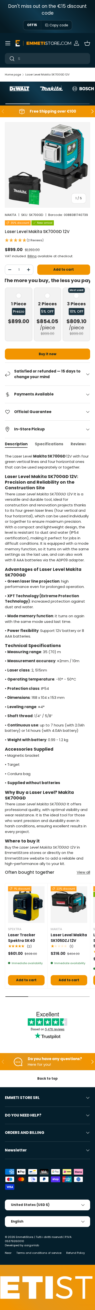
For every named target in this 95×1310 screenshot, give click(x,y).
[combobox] (47, 58)
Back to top (47, 1078)
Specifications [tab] (49, 444)
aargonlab (31, 1245)
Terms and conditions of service (38, 1253)
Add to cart (63, 269)
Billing (32, 256)
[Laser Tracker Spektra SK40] (26, 904)
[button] (87, 43)
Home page (13, 74)
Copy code (58, 25)
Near (8, 1253)
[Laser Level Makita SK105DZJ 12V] (69, 904)
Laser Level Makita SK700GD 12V (47, 74)
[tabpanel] (47, 660)
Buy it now (47, 354)
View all (83, 872)
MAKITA (10, 215)
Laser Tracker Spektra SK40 (21, 937)
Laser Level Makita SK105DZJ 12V (69, 937)
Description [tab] (16, 444)
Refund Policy (75, 1253)
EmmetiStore (24, 1237)
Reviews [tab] (78, 444)
